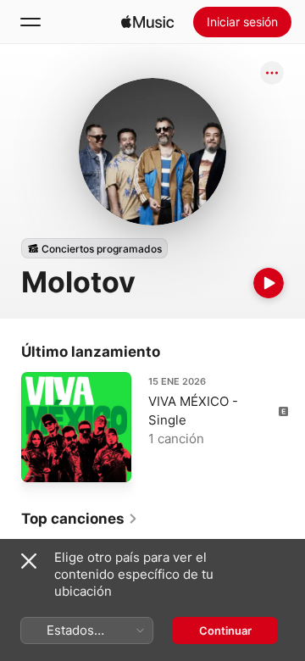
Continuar (225, 630)
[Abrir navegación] (30, 22)
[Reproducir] (268, 283)
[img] (147, 22)
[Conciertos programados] (94, 248)
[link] (79, 518)
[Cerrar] (28, 561)
